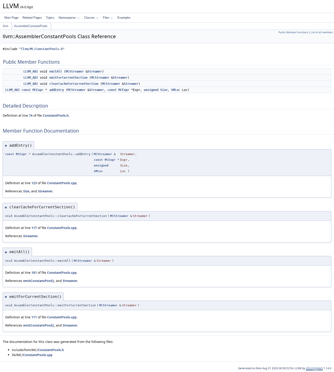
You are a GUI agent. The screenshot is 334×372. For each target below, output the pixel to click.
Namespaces (67, 17)
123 (34, 183)
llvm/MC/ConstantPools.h (42, 49)
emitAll (55, 71)
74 (30, 115)
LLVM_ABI (30, 71)
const (26, 90)
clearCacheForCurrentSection (73, 83)
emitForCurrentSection (68, 77)
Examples (124, 17)
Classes (89, 17)
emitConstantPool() (38, 281)
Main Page (11, 17)
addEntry (56, 90)
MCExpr (37, 90)
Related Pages (32, 17)
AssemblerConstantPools (30, 26)
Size (163, 90)
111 (34, 317)
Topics (50, 17)
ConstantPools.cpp (62, 183)
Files (106, 17)
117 (34, 228)
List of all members (322, 32)
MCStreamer (75, 71)
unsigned (151, 90)
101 (34, 272)
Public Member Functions (293, 32)
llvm (5, 26)
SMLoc (175, 90)
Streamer (94, 71)
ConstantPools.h (56, 115)
